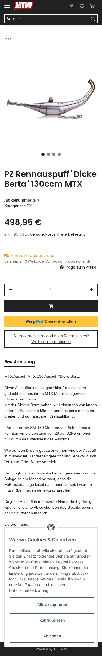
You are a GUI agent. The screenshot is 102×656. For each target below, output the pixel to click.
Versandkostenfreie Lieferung (58, 234)
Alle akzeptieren (52, 604)
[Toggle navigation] (7, 3)
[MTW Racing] (23, 6)
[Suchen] (93, 19)
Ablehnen (52, 636)
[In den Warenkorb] (51, 306)
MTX (27, 206)
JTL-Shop (60, 649)
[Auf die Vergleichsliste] (72, 63)
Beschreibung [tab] (19, 361)
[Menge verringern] (11, 290)
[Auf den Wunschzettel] (86, 63)
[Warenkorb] (92, 6)
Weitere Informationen (51, 342)
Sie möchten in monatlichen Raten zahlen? (51, 339)
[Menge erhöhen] (91, 290)
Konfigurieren (52, 620)
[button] (71, 6)
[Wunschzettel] (82, 6)
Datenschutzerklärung (28, 590)
